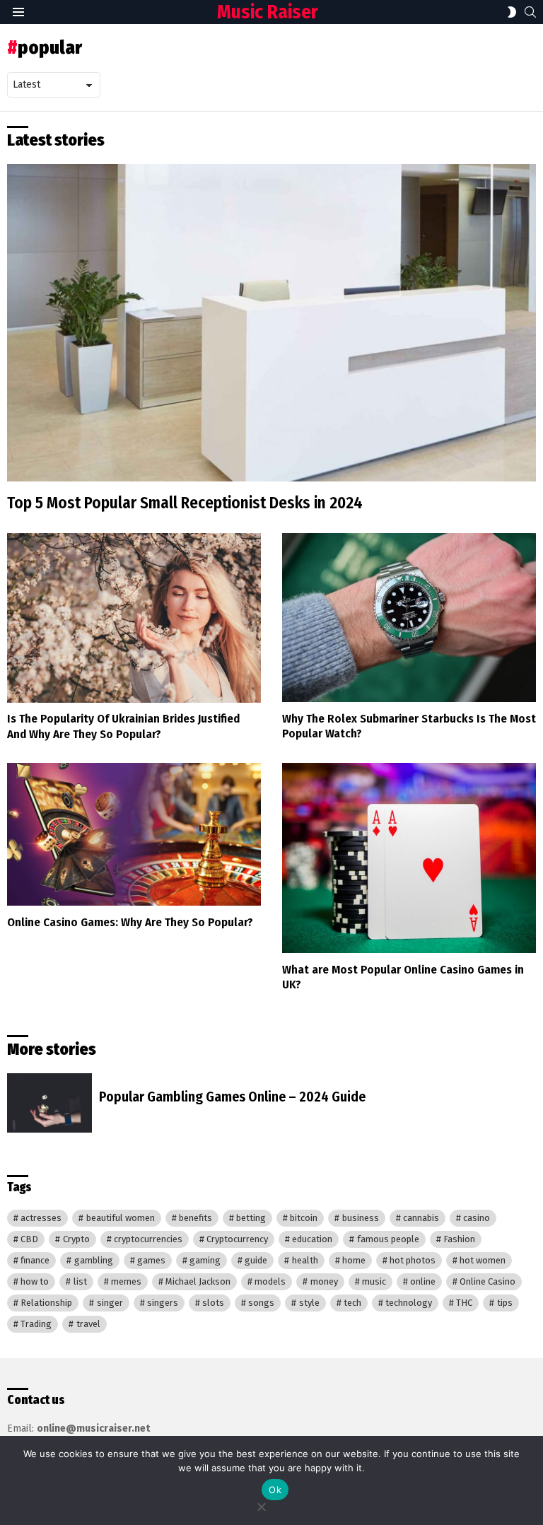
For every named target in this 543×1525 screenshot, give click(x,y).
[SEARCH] (530, 12)
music (374, 1281)
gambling (93, 1260)
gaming (205, 1260)
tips (505, 1302)
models (270, 1281)
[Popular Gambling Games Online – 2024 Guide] (49, 1103)
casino (476, 1218)
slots (213, 1302)
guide (256, 1260)
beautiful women (120, 1218)
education (312, 1239)
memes (126, 1281)
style (309, 1302)
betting (251, 1218)
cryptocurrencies (148, 1239)
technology (408, 1302)
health (305, 1260)
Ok (275, 1489)
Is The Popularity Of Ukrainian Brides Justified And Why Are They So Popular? (123, 726)
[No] (261, 1505)
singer (110, 1302)
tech (352, 1302)
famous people (388, 1239)
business (360, 1218)
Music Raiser (267, 12)
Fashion (459, 1239)
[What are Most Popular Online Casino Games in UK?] (409, 858)
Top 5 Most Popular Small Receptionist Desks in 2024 (185, 503)
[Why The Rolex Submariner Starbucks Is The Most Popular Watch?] (409, 617)
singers (162, 1302)
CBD (29, 1239)
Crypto (76, 1239)
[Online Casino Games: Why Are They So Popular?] (134, 834)
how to (35, 1281)
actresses (41, 1218)
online (423, 1281)
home (354, 1260)
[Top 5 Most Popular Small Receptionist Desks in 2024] (271, 322)
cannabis (421, 1218)
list (80, 1281)
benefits (195, 1218)
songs (261, 1302)
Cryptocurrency (237, 1239)
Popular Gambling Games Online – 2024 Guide (232, 1096)
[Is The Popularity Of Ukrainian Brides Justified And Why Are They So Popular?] (134, 617)
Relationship (46, 1302)
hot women (483, 1260)
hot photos (413, 1260)
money (324, 1281)
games (151, 1260)
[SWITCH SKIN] (512, 12)
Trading (36, 1324)
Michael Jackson (197, 1281)
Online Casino (487, 1281)
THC (464, 1302)
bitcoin (303, 1218)
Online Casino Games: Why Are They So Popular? (130, 922)
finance (35, 1260)
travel (88, 1324)
